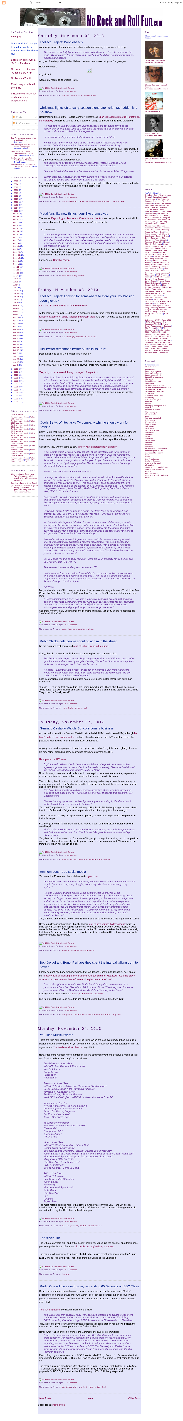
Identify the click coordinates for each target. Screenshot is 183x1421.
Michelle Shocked (160, 310)
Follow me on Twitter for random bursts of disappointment (23, 97)
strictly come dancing (99, 201)
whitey (91, 629)
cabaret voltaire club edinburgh (158, 387)
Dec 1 (16, 225)
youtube (74, 1226)
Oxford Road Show (161, 350)
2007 (16, 384)
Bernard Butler (157, 277)
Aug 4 (16, 276)
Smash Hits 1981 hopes (155, 342)
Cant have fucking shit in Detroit (24, 483)
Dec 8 (16, 222)
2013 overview (17, 423)
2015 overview (17, 415)
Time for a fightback (49, 1309)
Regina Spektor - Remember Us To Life (158, 159)
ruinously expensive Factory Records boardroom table (67, 316)
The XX (148, 244)
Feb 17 (16, 347)
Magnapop (155, 230)
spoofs (164, 349)
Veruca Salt (160, 291)
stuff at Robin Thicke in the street (90, 646)
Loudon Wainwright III (154, 306)
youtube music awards (91, 1226)
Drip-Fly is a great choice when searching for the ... (23, 139)
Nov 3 (16, 237)
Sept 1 (16, 264)
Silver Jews (157, 250)
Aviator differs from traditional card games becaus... (23, 165)
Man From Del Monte (156, 270)
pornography (103, 859)
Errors (147, 279)
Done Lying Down (153, 205)
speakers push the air (154, 451)
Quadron (148, 195)
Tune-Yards (155, 238)
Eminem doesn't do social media (63, 871)
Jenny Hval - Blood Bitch (155, 60)
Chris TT (156, 256)
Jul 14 (16, 285)
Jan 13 (16, 362)
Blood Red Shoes (152, 283)
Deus (147, 238)
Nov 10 (16, 234)
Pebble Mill (155, 332)
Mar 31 (16, 329)
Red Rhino (161, 334)
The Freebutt (150, 328)
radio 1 (84, 1387)
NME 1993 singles (153, 322)
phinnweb (149, 434)
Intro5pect (149, 228)
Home (90, 1398)
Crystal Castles (151, 224)
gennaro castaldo (87, 859)
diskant (148, 404)
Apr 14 (16, 323)
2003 (16, 396)
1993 (147, 349)
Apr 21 (16, 320)
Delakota (154, 207)
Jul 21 (16, 282)
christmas (83, 201)
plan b (147, 436)
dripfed (148, 408)
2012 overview (17, 427)
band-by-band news (153, 373)
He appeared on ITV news (52, 759)
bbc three (66, 1387)
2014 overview (17, 419)
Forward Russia (163, 281)
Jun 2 (15, 303)
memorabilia (90, 95)
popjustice (149, 438)
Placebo (159, 314)
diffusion (148, 402)
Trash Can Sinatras (161, 262)
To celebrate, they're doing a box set (94, 1246)
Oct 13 (16, 246)
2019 (16, 193)
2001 (16, 402)
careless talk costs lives (154, 391)
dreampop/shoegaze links (155, 406)
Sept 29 (16, 252)
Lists (20, 417)
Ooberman (157, 244)
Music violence (151, 353)
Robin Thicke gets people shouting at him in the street (78, 641)
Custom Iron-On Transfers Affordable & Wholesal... (22, 159)
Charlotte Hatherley (153, 254)
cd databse (149, 393)
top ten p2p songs (152, 461)
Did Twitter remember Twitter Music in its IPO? (73, 349)
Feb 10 (16, 350)
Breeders (149, 211)
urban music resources (154, 469)
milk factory (149, 426)
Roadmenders (156, 326)
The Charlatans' (156, 239)
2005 (16, 390)
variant (148, 471)
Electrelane (149, 291)
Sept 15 (16, 258)
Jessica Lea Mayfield (163, 203)
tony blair (116, 1014)
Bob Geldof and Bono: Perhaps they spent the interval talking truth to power (89, 965)
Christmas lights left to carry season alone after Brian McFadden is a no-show (88, 110)
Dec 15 (16, 219)
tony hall (101, 1387)
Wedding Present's (157, 231)
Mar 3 (15, 341)
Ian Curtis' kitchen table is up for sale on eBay (63, 305)
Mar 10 (16, 338)
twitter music (75, 410)
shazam (148, 445)
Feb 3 (16, 353)
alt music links (150, 367)
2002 (16, 399)
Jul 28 (16, 279)
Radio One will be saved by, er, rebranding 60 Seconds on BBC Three (89, 1286)
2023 (16, 187)
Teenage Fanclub (159, 246)
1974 (159, 328)
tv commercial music (153, 463)
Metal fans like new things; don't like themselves (74, 213)
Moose (162, 252)
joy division (77, 337)
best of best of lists (153, 381)
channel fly (149, 398)
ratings (92, 1387)
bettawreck (149, 383)
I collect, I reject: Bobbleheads (61, 42)
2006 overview (17, 452)
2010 (16, 375)
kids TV (148, 350)
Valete (32, 417)
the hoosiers (118, 201)
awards (65, 1226)
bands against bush (153, 375)
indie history (150, 420)
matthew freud (103, 1014)
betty (64, 629)
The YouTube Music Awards (67, 1047)
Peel (34, 460)
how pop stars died (153, 418)
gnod (147, 416)
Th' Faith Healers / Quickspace (155, 294)
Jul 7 (15, 288)
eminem (65, 950)
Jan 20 (16, 359)
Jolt (146, 209)
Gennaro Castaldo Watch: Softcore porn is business (77, 728)
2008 (16, 381)
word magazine (151, 473)
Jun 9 (15, 300)
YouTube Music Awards (56, 1035)
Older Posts (134, 1398)
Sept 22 (16, 255)
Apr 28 (16, 317)
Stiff (158, 349)
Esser (166, 242)
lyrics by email (150, 424)
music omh (149, 428)
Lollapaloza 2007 (164, 340)
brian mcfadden (69, 201)
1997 (166, 346)
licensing (72, 629)
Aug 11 (16, 273)
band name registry (153, 371)
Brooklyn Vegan (61, 260)
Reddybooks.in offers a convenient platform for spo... (22, 153)
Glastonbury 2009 (158, 344)
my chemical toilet (152, 430)
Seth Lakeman (160, 303)
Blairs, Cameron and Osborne (87, 993)
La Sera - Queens (152, 111)
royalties (82, 629)
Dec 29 (16, 213)
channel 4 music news (154, 395)
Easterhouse (150, 199)
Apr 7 (15, 326)
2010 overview (17, 435)
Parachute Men (163, 213)
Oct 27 (16, 240)
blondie (65, 95)
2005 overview (17, 456)
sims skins (149, 447)
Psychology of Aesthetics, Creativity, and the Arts (77, 218)
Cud (155, 195)
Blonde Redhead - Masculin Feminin (156, 86)
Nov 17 (16, 231)
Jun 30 (16, 291)
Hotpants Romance (153, 215)
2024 (16, 184)
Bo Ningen (167, 211)
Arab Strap (162, 222)
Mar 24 (16, 332)
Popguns (166, 218)
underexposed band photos (156, 467)
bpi (75, 859)
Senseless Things (157, 209)
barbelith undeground (154, 377)
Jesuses (167, 326)
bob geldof (67, 1014)
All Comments (23, 123)
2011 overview (17, 431)
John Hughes (164, 330)
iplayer (76, 1387)
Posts (18, 117)
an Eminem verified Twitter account (107, 924)
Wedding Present (158, 308)
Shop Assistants (156, 259)
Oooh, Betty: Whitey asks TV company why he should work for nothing (84, 425)
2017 (16, 199)
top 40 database (152, 459)
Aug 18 (16, 270)
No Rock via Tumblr (21, 78)
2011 (16, 372)
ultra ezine (149, 465)
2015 (16, 205)
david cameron (87, 1014)
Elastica (162, 312)
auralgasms (150, 369)
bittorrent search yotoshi (155, 385)
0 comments (71, 91)
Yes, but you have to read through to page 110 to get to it (68, 372)
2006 (16, 387)
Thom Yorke (156, 289)
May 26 (16, 306)
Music (26, 417)
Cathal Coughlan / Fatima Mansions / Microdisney (157, 273)
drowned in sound (152, 410)
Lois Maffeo (151, 213)
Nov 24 (16, 228)
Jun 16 (16, 297)
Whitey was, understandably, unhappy (97, 446)
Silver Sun (166, 201)
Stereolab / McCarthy (153, 297)
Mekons (149, 303)
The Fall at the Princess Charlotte (157, 200)
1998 (160, 346)
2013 (16, 211)
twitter (65, 410)
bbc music (149, 379)
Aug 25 (16, 267)
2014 (16, 208)
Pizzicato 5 (156, 218)
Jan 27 (16, 356)
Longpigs (149, 203)
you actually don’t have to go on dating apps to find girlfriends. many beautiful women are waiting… (24, 489)
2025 (16, 181)
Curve (147, 285)
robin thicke (67, 708)
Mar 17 (16, 335)
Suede (167, 277)
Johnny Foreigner (159, 279)
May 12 (16, 311)
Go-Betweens (150, 220)
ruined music (150, 440)
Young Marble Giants (153, 265)
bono (76, 1014)
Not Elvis (163, 338)
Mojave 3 (156, 287)
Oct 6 (15, 249)
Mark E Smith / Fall (163, 301)
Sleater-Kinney (151, 312)
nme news (149, 432)
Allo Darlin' (164, 207)
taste (147, 455)
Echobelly (156, 267)
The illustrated (155, 323)
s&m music (149, 442)
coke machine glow (153, 400)
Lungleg (154, 252)
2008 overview (17, 444)
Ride (164, 287)
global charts (150, 414)
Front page (16, 36)
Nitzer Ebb (161, 226)
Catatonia (165, 283)
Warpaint (158, 211)
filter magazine (151, 412)
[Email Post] (78, 91)
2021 (16, 190)
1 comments (71, 1383)
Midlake (158, 228)
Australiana (163, 353)
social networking (79, 950)
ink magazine (150, 422)
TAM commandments (157, 337)
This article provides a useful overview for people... (22, 146)
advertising (67, 859)
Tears (147, 277)
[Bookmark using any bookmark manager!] (57, 88)
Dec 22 (16, 216)
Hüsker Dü (156, 261)
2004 (16, 393)
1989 (153, 349)
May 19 (16, 309)
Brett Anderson (162, 275)
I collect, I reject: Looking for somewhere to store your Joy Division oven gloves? (87, 298)
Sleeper (165, 267)
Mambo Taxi (150, 226)
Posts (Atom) (59, 1404)
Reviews (20, 460)
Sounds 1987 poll (158, 336)
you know (93, 876)
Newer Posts (44, 1398)
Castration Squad (159, 197)
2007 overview (17, 447)
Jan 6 (15, 365)
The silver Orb (50, 1238)
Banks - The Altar (152, 134)
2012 (16, 369)
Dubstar (162, 224)
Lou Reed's (154, 269)
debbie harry (77, 95)
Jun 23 (16, 294)
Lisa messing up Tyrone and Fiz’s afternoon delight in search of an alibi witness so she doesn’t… (24, 477)
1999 (154, 346)
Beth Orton (156, 285)
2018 (16, 196)
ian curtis (66, 337)
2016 (16, 202)
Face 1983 (166, 320)
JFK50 (157, 320)
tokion (147, 457)
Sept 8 (16, 261)
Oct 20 (16, 243)
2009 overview (17, 439)
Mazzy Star (149, 314)
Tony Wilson (150, 340)
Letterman (149, 320)
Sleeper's (162, 236)
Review (14, 417)
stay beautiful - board (154, 453)
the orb (65, 1274)
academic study (69, 276)
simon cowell (81, 708)
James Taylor (150, 281)
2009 (16, 378)
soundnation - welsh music (156, 449)
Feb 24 (16, 344)
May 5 (16, 315)
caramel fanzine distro (154, 389)
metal (81, 276)
